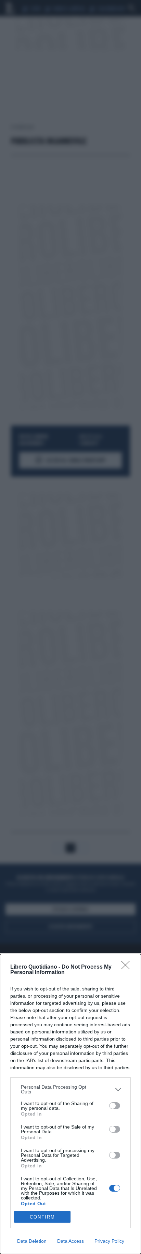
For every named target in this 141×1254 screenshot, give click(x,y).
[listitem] (70, 1089)
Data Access (70, 1241)
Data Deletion (32, 1241)
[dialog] (70, 1104)
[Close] (127, 967)
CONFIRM (42, 1217)
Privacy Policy (109, 1241)
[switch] (114, 1105)
